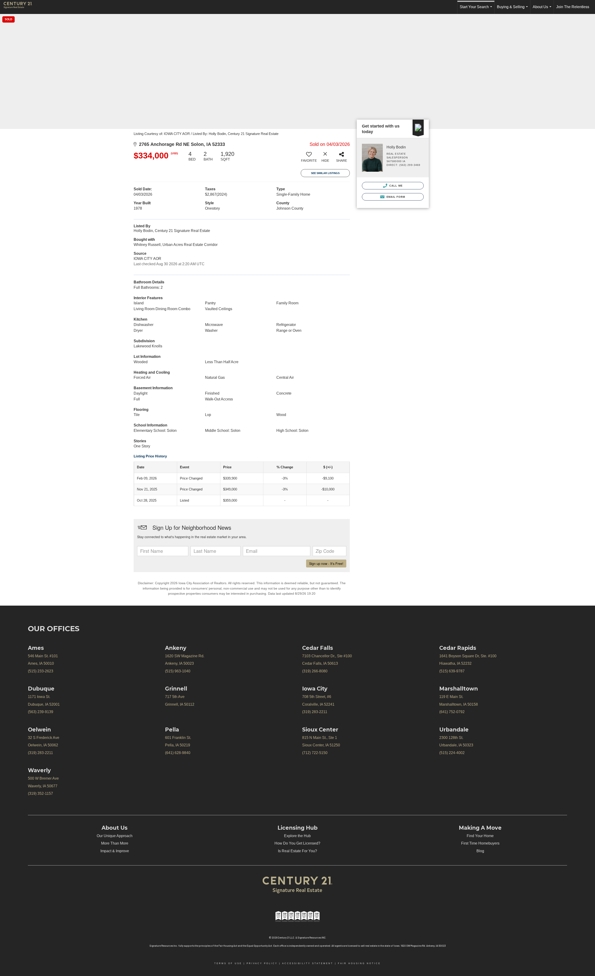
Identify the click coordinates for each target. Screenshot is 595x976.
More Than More (114, 843)
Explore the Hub (297, 836)
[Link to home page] (20, 7)
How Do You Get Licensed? (297, 843)
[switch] (309, 158)
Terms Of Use (228, 963)
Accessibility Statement (307, 963)
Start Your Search (477, 9)
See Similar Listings (325, 173)
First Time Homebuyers (480, 843)
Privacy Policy (262, 963)
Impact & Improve (114, 851)
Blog (480, 851)
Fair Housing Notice (359, 963)
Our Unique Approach (114, 836)
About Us (543, 9)
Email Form (395, 196)
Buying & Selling (513, 9)
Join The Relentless (572, 7)
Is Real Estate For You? (297, 851)
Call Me (395, 185)
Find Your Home (480, 836)
